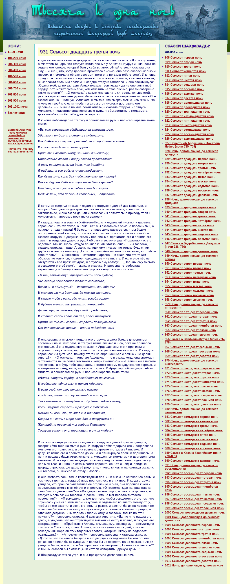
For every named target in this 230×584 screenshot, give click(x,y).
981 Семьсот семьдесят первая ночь (191, 416)
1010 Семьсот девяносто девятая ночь (193, 561)
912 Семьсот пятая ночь (182, 75)
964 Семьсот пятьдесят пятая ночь (190, 330)
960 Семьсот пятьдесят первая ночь (191, 312)
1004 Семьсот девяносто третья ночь (192, 534)
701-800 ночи (17, 94)
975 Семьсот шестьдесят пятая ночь (191, 386)
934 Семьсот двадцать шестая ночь (191, 181)
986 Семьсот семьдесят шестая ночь (191, 439)
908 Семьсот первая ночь (183, 57)
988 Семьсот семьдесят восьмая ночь (193, 448)
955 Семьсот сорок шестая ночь (188, 286)
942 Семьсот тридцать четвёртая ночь (193, 221)
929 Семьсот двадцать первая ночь (191, 159)
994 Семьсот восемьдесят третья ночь (193, 482)
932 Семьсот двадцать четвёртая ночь (193, 172)
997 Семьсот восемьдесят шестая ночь (193, 499)
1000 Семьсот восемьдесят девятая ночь (195, 512)
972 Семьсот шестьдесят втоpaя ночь (192, 373)
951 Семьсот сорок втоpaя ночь (188, 268)
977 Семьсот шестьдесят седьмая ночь (193, 395)
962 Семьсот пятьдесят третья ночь (191, 321)
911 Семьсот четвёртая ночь (185, 71)
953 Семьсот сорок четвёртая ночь (190, 277)
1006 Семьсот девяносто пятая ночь (191, 543)
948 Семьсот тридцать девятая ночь (191, 251)
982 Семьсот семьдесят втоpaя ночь (191, 421)
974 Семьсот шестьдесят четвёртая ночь (194, 382)
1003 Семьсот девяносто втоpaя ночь (192, 529)
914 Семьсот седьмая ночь (184, 84)
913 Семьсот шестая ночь (183, 80)
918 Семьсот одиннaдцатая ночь (188, 102)
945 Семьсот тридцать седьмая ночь (191, 234)
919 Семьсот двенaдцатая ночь (187, 107)
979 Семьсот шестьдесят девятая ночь (193, 404)
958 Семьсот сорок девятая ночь (189, 299)
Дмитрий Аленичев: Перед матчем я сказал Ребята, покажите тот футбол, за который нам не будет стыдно (20, 136)
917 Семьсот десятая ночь (184, 98)
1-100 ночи (15, 52)
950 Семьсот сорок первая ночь (188, 263)
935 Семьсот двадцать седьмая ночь (192, 186)
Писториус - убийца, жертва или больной (20, 150)
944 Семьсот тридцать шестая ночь (190, 230)
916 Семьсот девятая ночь (184, 93)
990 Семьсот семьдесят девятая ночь (192, 460)
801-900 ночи (17, 100)
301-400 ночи (17, 70)
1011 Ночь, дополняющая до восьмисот (194, 565)
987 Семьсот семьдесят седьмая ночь (192, 443)
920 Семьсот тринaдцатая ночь (187, 111)
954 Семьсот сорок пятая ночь (187, 281)
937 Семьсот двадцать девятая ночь (191, 195)
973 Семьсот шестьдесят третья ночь (192, 377)
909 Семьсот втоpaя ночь (183, 62)
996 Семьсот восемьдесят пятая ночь (192, 494)
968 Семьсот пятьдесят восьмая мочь (193, 351)
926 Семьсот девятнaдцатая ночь (189, 138)
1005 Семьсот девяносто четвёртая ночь (194, 538)
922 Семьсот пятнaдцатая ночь (187, 120)
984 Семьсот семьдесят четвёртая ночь (194, 430)
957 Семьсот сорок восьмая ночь (189, 295)
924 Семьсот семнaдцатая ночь (187, 129)
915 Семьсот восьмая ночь (184, 89)
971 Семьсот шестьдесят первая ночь (192, 368)
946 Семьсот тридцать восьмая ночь (192, 239)
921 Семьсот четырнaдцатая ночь (189, 116)
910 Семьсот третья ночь (183, 66)
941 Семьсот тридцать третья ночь (190, 216)
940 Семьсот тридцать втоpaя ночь (190, 212)
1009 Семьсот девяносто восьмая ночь (193, 556)
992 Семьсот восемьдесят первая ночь (193, 473)
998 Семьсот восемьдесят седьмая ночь (194, 503)
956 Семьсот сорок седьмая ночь (189, 290)
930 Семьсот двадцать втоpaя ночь (190, 163)
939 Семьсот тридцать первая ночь (190, 207)
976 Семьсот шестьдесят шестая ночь (192, 391)
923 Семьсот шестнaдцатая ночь (188, 125)
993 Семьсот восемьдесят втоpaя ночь (193, 477)
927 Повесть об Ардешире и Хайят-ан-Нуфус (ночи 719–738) (192, 144)
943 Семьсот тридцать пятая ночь (189, 225)
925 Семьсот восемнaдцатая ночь (189, 134)
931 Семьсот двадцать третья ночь (190, 168)
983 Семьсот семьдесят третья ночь (191, 425)
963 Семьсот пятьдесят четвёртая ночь (193, 325)
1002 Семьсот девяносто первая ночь (192, 525)
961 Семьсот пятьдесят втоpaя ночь (191, 316)
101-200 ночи (17, 58)
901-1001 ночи (18, 106)
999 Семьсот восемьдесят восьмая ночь (194, 508)
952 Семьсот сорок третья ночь (188, 272)
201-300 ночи (17, 64)
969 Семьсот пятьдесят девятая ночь (192, 356)
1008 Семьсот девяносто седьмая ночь (193, 552)
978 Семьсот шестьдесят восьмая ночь (193, 400)
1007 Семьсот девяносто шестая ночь (192, 547)
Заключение (16, 112)
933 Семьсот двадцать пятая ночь (190, 177)
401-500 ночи (17, 76)
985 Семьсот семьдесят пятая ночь (190, 434)
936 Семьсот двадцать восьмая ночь (192, 190)
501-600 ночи (17, 82)
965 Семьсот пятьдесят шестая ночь (191, 334)
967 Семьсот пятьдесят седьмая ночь (192, 347)
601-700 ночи (17, 88)
